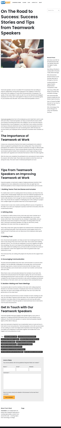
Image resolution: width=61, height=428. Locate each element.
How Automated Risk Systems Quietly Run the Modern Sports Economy (53, 97)
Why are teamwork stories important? (33, 351)
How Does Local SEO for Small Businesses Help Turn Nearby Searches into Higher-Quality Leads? (53, 63)
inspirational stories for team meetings (30, 339)
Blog (29, 2)
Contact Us (34, 2)
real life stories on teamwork (8, 341)
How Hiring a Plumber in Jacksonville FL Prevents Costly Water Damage (53, 70)
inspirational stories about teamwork (10, 339)
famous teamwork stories (11, 336)
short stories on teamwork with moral (25, 341)
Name (5, 366)
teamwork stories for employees (8, 344)
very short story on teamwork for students (11, 346)
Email (18, 366)
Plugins (24, 2)
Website (31, 366)
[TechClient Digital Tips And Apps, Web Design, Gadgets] (5, 2)
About (40, 2)
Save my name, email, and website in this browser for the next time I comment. (21, 393)
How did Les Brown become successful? (27, 336)
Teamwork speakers (6, 119)
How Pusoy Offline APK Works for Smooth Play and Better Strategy (53, 91)
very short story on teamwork (25, 344)
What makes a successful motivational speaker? (12, 351)
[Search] (58, 10)
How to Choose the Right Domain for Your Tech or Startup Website (53, 103)
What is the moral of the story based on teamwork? (13, 349)
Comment (6, 372)
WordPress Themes (16, 2)
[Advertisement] (22, 80)
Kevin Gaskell (16, 315)
